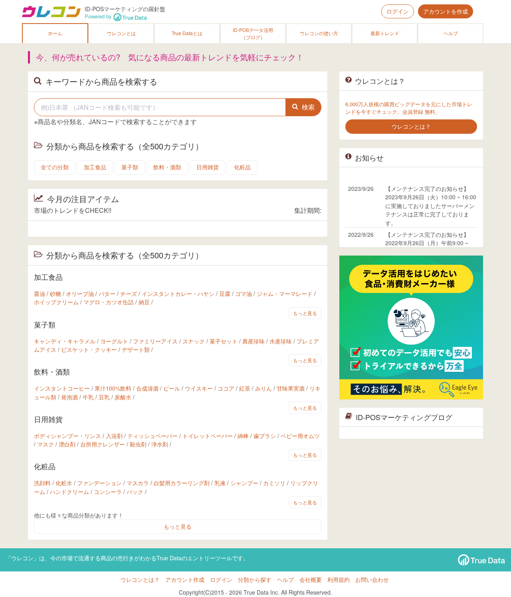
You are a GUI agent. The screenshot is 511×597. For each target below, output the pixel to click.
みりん (263, 388)
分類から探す (254, 579)
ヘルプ (451, 33)
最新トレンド (384, 33)
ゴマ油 (243, 294)
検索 (308, 106)
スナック (193, 341)
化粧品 (242, 167)
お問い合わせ (372, 579)
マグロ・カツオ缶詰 (108, 302)
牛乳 (88, 397)
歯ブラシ (265, 436)
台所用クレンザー (102, 444)
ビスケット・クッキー (89, 349)
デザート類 (136, 349)
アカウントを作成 (445, 11)
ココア (226, 388)
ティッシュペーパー (152, 436)
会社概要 (310, 579)
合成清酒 (147, 388)
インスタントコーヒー (62, 388)
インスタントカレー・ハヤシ (178, 294)
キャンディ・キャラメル (64, 341)
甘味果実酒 (291, 388)
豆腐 (224, 294)
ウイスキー (199, 388)
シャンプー (244, 483)
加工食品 (95, 167)
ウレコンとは (121, 33)
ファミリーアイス (155, 341)
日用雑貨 (207, 167)
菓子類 (129, 167)
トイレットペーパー (207, 436)
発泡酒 (69, 397)
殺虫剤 (138, 444)
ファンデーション (99, 483)
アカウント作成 (184, 579)
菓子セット (224, 341)
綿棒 (243, 436)
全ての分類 (55, 167)
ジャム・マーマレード (285, 294)
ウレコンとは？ (140, 579)
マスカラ (138, 483)
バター (107, 294)
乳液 (220, 483)
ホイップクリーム (56, 302)
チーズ (128, 294)
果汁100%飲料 (113, 388)
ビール (171, 388)
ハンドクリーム (69, 492)
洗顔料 (42, 483)
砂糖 (55, 294)
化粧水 (63, 483)
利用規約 (338, 579)
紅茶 (244, 388)
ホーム (55, 33)
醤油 (39, 294)
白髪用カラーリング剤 (182, 483)
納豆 (144, 302)
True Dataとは (187, 33)
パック (135, 492)
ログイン (397, 11)
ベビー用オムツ (300, 436)
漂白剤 (67, 444)
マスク (45, 444)
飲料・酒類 (167, 167)
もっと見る (305, 312)
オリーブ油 (80, 294)
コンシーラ (108, 492)
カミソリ (274, 483)
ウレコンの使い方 (319, 33)
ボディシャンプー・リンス (67, 436)
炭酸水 (123, 397)
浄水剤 (159, 444)
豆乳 (104, 397)
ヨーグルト (114, 341)
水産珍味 (280, 341)
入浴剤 (114, 436)
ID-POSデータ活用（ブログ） (253, 33)
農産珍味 (253, 341)
